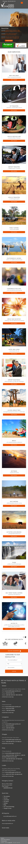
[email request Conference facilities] (14, 276)
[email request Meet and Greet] (14, 63)
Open (22, 3)
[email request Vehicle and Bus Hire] (14, 124)
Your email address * (12, 660)
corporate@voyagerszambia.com (13, 691)
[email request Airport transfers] (14, 154)
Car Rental (6, 801)
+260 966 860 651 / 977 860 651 (13, 741)
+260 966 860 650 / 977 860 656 (14, 758)
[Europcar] (7, 45)
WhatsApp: (9, 1)
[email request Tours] (14, 550)
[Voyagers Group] (20, 45)
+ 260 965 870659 (10, 710)
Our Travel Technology (9, 806)
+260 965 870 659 (7, 788)
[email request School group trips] (14, 398)
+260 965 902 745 (9, 693)
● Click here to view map (7, 696)
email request (14, 79)
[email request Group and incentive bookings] (14, 306)
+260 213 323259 (9, 726)
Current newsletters (14, 650)
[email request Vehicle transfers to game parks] (14, 185)
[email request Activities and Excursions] (14, 519)
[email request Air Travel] (14, 458)
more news (9, 40)
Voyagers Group (7, 808)
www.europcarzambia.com (7, 823)
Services (6, 798)
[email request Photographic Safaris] (14, 246)
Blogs (5, 804)
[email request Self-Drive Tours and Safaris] (14, 580)
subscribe (14, 671)
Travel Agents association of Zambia (15, 644)
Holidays (6, 803)
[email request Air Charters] (14, 489)
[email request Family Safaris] (14, 215)
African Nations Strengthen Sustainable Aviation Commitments (9, 32)
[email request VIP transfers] (14, 93)
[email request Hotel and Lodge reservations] (14, 337)
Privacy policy (4, 841)
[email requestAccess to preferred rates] (14, 611)
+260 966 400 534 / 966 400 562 (14, 695)
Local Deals (6, 799)
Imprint (2, 838)
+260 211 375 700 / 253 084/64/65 (13, 774)
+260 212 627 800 (9, 708)
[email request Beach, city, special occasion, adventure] (14, 428)
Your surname (11, 667)
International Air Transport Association (5, 644)
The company (7, 796)
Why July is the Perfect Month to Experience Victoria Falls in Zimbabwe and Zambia (10, 35)
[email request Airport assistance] (14, 367)
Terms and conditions (5, 839)
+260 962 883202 (10, 728)
